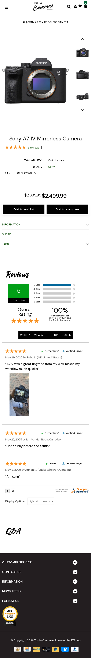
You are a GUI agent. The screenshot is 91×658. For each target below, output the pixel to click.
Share (6, 234)
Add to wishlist (23, 209)
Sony (51, 167)
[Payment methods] (17, 649)
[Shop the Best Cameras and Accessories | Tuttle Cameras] (43, 6)
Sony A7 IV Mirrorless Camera (48, 22)
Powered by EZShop (68, 640)
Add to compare (67, 209)
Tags (5, 244)
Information (11, 224)
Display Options (15, 501)
